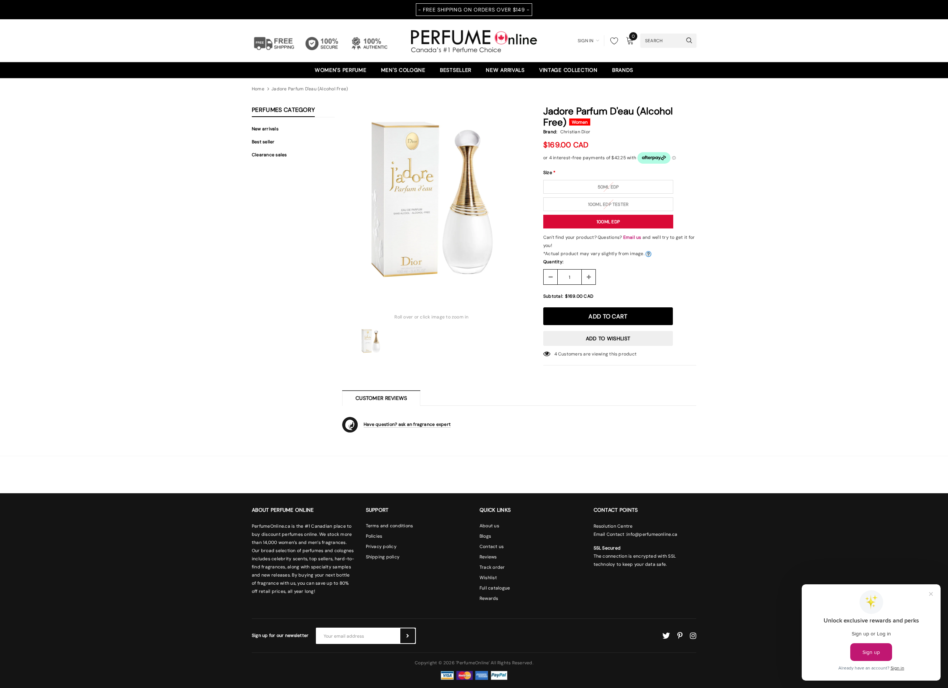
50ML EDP (608, 187)
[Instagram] (693, 635)
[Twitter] (666, 635)
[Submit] (407, 635)
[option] (431, 197)
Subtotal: (553, 296)
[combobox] (661, 40)
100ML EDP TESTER (608, 204)
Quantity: (553, 262)
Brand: (550, 132)
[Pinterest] (679, 635)
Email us (632, 237)
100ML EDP (608, 222)
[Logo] (474, 40)
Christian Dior (575, 132)
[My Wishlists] (612, 40)
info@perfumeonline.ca (652, 534)
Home (258, 89)
